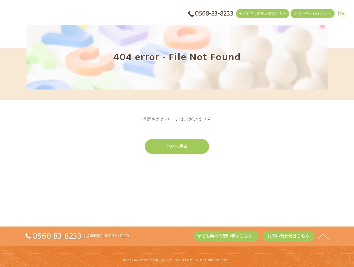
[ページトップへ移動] (323, 236)
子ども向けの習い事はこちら (263, 14)
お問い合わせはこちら (312, 14)
